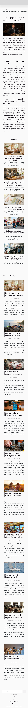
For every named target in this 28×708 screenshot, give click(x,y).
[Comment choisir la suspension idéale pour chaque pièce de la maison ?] (14, 649)
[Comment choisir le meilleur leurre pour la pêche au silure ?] (14, 326)
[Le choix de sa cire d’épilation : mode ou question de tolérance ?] (14, 199)
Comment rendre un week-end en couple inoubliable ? (13, 495)
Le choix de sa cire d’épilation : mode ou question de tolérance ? (14, 208)
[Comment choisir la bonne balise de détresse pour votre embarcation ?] (14, 567)
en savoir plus (14, 81)
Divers (7, 10)
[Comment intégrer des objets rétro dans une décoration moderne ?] (14, 608)
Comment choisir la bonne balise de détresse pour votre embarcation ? (13, 578)
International (14, 697)
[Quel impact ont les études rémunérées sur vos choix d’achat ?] (14, 223)
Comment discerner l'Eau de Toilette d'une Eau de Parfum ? (13, 415)
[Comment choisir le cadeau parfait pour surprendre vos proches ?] (14, 364)
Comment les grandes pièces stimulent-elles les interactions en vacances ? (13, 538)
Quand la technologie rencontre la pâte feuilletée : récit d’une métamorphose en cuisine (14, 183)
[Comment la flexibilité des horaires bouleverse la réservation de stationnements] (14, 248)
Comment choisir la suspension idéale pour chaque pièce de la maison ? (14, 659)
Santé (14, 699)
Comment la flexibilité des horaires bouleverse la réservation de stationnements (14, 258)
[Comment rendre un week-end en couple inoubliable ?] (14, 486)
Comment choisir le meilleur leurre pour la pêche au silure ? (13, 335)
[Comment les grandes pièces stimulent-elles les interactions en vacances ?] (14, 527)
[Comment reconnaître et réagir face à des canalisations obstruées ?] (14, 446)
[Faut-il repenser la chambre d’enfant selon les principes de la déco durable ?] (14, 149)
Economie (14, 694)
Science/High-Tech (14, 701)
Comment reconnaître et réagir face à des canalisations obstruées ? (14, 456)
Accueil (2, 10)
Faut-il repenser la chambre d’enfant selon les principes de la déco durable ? (14, 158)
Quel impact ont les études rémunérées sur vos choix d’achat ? (14, 232)
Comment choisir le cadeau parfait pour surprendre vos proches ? (13, 375)
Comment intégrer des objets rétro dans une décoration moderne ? (13, 617)
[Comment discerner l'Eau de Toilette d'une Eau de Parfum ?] (14, 405)
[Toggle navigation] (4, 2)
